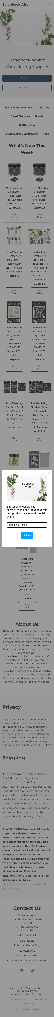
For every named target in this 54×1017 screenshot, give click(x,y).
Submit (27, 535)
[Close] (48, 473)
